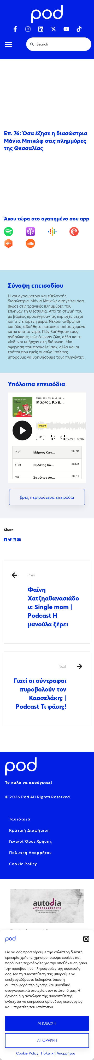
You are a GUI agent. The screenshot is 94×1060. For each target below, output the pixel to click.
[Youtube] (66, 29)
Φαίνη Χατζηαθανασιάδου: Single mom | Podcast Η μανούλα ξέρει (53, 600)
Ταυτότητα (20, 819)
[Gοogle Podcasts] (58, 231)
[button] (86, 939)
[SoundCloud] (36, 243)
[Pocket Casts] (79, 231)
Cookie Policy (27, 1053)
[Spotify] (14, 231)
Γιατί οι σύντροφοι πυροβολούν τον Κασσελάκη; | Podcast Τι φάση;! (40, 687)
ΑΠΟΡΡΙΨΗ (47, 1040)
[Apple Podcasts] (36, 231)
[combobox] (58, 44)
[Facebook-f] (15, 29)
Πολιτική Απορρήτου (58, 1053)
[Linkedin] (40, 29)
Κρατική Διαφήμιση (29, 830)
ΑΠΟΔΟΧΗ (47, 1023)
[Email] (19, 540)
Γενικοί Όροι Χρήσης (30, 841)
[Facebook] (5, 540)
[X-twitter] (53, 29)
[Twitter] (10, 540)
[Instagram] (28, 29)
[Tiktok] (79, 29)
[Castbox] (14, 243)
